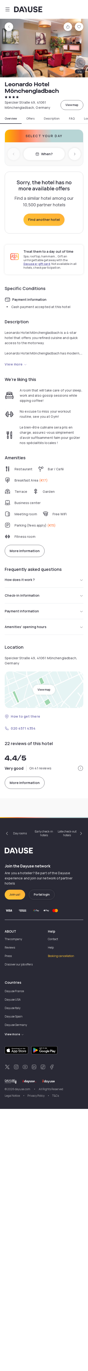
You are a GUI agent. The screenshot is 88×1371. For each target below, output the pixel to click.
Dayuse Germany (16, 1025)
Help (51, 947)
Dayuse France (14, 991)
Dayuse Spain (14, 1016)
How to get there (25, 716)
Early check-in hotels (44, 833)
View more (14, 364)
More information (25, 550)
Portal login (42, 894)
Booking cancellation (61, 956)
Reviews (10, 947)
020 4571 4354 (23, 728)
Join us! (14, 894)
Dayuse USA (13, 1000)
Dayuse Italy (12, 1008)
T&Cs (55, 1096)
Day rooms (20, 833)
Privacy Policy (36, 1096)
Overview (11, 119)
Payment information (22, 611)
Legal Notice (12, 1096)
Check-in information (22, 595)
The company (13, 939)
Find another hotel (44, 219)
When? (47, 153)
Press (8, 956)
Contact (53, 939)
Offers (30, 119)
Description (52, 119)
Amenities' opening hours (25, 627)
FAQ (72, 119)
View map (71, 105)
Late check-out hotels (67, 833)
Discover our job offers (19, 964)
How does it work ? (20, 579)
